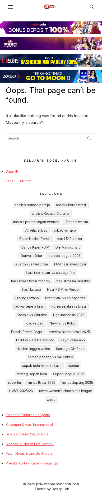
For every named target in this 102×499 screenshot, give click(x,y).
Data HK (12, 171)
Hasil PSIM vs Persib (63, 289)
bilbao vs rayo (65, 230)
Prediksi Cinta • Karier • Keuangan (33, 463)
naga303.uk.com (18, 181)
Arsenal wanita (76, 222)
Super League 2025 (68, 374)
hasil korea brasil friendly (30, 281)
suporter (14, 382)
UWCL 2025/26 (21, 391)
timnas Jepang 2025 (77, 382)
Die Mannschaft (68, 247)
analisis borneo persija (32, 205)
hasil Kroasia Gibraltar (73, 281)
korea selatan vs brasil (69, 306)
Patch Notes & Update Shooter (30, 453)
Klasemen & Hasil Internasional (29, 425)
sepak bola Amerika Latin (41, 366)
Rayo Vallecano (72, 340)
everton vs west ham (31, 264)
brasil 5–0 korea (69, 239)
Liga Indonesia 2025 (68, 315)
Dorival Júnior (31, 256)
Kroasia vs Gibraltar (32, 315)
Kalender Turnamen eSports (28, 415)
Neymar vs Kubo (62, 323)
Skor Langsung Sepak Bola (27, 434)
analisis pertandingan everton (36, 222)
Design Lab (60, 489)
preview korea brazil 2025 (69, 332)
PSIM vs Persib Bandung (35, 340)
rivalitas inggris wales (33, 349)
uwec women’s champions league (65, 391)
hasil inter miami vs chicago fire (50, 272)
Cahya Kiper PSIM (35, 247)
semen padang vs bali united (50, 357)
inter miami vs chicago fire (65, 298)
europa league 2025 (64, 256)
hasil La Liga (31, 289)
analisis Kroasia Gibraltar (51, 213)
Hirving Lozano (27, 298)
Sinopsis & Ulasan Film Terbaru (30, 444)
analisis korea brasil (71, 205)
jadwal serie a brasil (29, 306)
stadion (73, 366)
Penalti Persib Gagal (26, 332)
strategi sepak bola (32, 374)
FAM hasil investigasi (70, 264)
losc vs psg (34, 323)
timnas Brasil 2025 (41, 382)
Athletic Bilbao (36, 230)
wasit (51, 399)
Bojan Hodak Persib (35, 239)
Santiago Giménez (70, 349)
